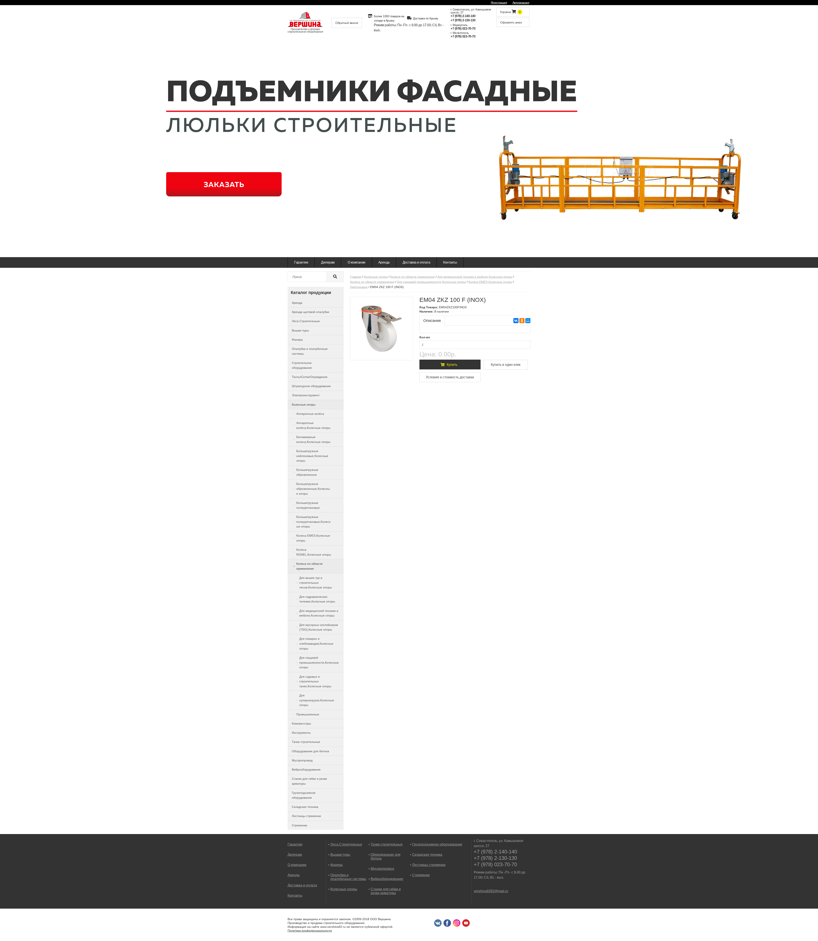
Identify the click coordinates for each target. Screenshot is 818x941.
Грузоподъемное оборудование (437, 844)
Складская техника (427, 854)
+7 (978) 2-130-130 (463, 20)
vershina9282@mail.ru (491, 891)
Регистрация (499, 2)
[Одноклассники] (521, 320)
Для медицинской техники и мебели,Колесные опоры (474, 276)
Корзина (510, 12)
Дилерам (328, 262)
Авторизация (521, 2)
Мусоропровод (382, 868)
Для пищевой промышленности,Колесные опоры (431, 282)
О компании (356, 262)
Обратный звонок (346, 22)
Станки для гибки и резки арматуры (386, 891)
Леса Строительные (346, 844)
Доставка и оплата (416, 262)
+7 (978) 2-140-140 (463, 16)
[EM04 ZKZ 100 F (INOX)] (381, 328)
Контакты (450, 262)
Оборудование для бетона (385, 856)
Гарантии (301, 262)
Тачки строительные (387, 844)
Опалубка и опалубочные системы (348, 877)
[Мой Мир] (527, 320)
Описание (432, 320)
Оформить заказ (511, 22)
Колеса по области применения (412, 276)
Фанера (336, 865)
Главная (355, 276)
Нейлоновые (359, 287)
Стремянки (421, 875)
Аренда (384, 262)
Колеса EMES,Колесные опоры (490, 282)
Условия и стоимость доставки (450, 377)
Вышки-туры (340, 854)
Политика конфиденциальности (310, 930)
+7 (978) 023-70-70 (463, 28)
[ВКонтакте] (515, 320)
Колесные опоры (376, 276)
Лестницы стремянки (428, 865)
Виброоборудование (387, 879)
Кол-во (424, 337)
